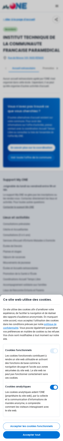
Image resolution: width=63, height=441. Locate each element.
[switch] (54, 387)
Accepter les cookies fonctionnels (31, 426)
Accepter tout (31, 435)
